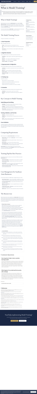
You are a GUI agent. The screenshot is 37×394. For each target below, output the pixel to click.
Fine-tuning (11, 186)
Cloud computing (3, 146)
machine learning (13, 23)
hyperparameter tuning (7, 210)
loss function (6, 26)
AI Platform (12, 147)
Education (27, 43)
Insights (27, 1)
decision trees (13, 137)
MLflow (11, 164)
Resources (23, 1)
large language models (11, 216)
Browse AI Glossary (22, 320)
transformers (11, 61)
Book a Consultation (14, 320)
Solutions (19, 1)
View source (11, 290)
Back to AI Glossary (4, 3)
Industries (15, 1)
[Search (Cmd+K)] (32, 1)
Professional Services (28, 44)
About (30, 1)
